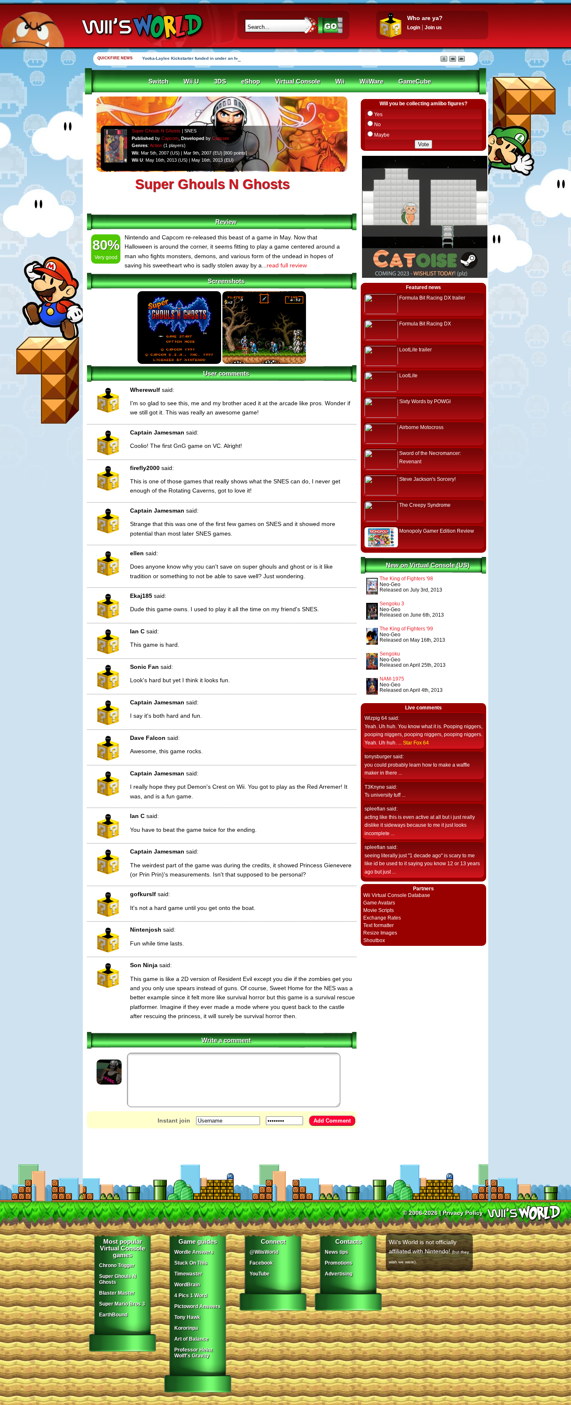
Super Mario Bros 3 (122, 1304)
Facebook (261, 1263)
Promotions (338, 1263)
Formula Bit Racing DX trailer (432, 298)
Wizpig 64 (376, 718)
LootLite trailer (415, 350)
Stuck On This (190, 1263)
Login (413, 27)
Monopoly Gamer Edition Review (436, 531)
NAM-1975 (392, 679)
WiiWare (371, 81)
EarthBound (113, 1315)
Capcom (169, 138)
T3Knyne (375, 787)
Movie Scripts (378, 910)
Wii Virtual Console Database (396, 895)
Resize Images (380, 933)
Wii (339, 81)
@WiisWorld (264, 1252)
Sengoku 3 (392, 604)
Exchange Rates (382, 918)
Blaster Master (117, 1293)
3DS (220, 81)
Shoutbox (374, 940)
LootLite (408, 376)
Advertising (338, 1274)
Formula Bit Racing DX (425, 324)
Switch (158, 81)
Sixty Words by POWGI (425, 401)
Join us (433, 27)
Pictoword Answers (197, 1306)
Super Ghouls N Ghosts (156, 130)
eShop (250, 81)
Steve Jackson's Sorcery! (427, 479)
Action (156, 145)
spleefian (375, 809)
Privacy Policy (463, 1212)
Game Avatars (379, 903)
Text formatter (378, 925)
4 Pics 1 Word (190, 1295)
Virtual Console (297, 81)
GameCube (414, 81)
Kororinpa (186, 1328)
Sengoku (390, 654)
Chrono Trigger (117, 1265)
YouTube (260, 1274)
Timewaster (188, 1274)
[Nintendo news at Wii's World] (141, 26)
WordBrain (187, 1285)
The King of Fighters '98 (406, 579)
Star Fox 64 (416, 743)
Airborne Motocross (421, 427)
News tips (336, 1252)
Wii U (191, 81)
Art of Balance (191, 1339)
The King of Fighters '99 (406, 629)
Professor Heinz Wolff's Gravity (193, 1353)
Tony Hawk (187, 1317)
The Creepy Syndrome (425, 505)
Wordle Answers (194, 1252)
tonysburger (378, 757)
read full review (287, 265)
